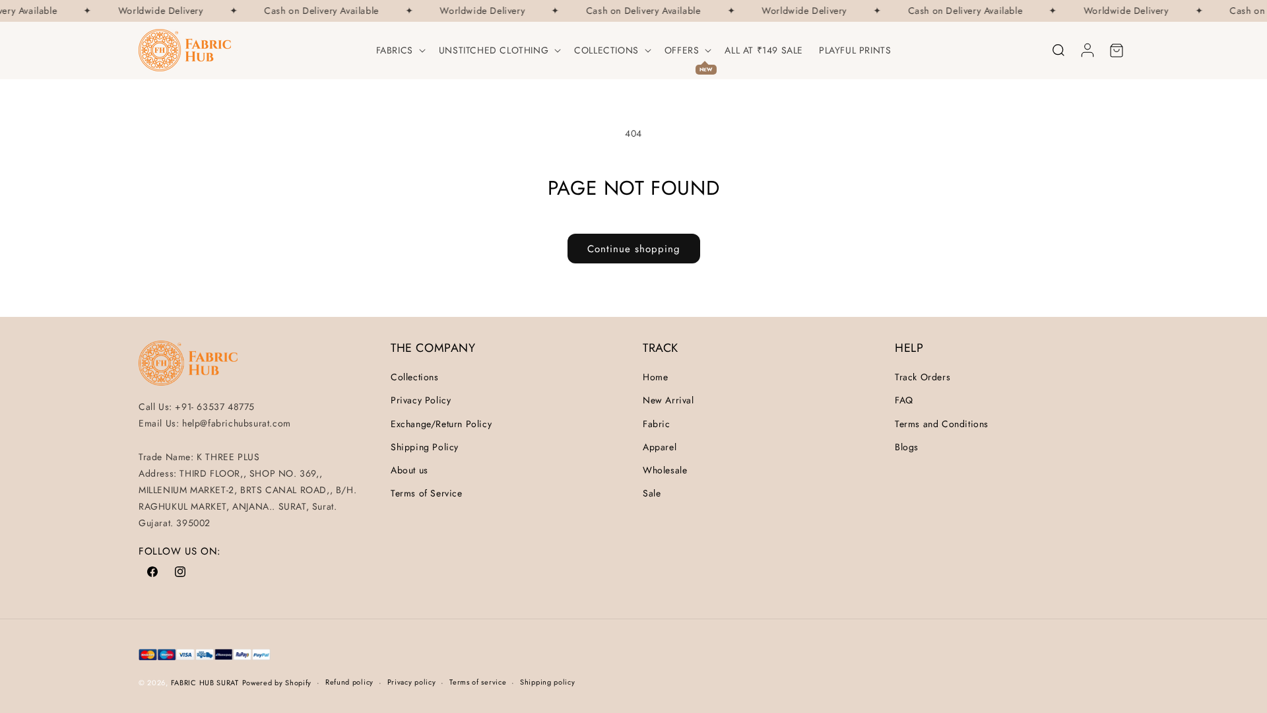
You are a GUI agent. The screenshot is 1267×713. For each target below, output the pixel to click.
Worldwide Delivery (158, 11)
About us (409, 470)
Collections (606, 50)
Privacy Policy (421, 400)
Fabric (656, 423)
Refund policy (349, 682)
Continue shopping (633, 249)
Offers (682, 50)
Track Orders (922, 377)
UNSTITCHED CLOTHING (493, 50)
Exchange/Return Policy (441, 423)
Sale (652, 493)
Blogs (907, 447)
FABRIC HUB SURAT (205, 682)
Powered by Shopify (277, 682)
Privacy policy (411, 682)
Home (655, 377)
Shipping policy (547, 682)
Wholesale (665, 470)
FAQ (904, 400)
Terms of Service (427, 493)
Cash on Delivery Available (318, 11)
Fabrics (394, 50)
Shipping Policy (425, 447)
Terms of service (477, 682)
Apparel (659, 447)
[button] (399, 50)
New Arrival (668, 400)
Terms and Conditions (942, 423)
